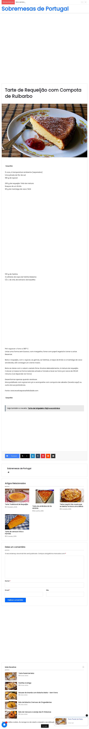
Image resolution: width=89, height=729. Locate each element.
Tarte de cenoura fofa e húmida (14, 532)
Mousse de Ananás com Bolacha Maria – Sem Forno (38, 693)
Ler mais (44, 726)
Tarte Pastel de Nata (26, 673)
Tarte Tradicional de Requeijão (16, 504)
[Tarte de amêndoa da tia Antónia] (44, 496)
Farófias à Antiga (25, 683)
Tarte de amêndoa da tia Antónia (42, 507)
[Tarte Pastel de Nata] (11, 676)
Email (7, 590)
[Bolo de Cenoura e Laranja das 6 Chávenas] (11, 715)
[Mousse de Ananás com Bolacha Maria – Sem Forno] (11, 696)
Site (47, 590)
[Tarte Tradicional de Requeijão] (17, 495)
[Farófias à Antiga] (11, 686)
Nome (7, 581)
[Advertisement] (44, 30)
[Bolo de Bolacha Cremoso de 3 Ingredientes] (11, 705)
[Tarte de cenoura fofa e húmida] (17, 521)
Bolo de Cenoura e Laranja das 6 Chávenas (35, 712)
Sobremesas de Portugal (19, 468)
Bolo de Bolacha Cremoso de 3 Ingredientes (31, 2)
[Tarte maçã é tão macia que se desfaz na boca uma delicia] (72, 495)
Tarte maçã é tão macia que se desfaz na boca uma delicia (71, 505)
